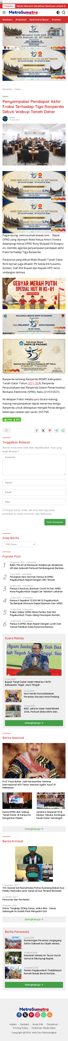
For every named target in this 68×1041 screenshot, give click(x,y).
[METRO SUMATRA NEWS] (23, 12)
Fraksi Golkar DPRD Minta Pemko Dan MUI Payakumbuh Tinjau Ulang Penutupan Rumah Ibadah (35, 614)
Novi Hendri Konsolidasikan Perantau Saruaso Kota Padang (41, 695)
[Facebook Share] (36, 430)
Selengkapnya (33, 722)
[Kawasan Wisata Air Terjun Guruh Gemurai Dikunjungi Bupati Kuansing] (13, 958)
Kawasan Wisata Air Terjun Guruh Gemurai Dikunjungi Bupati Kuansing (42, 957)
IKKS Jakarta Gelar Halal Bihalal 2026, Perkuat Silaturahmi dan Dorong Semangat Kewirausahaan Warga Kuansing (43, 710)
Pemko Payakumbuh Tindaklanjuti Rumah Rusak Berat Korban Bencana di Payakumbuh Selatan (43, 972)
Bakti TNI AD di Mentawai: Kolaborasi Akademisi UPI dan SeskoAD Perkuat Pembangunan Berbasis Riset (37, 566)
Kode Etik (38, 1024)
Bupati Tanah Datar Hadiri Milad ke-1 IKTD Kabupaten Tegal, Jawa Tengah (28, 683)
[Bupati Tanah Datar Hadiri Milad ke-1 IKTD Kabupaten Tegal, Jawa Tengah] (34, 659)
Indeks (13, 1024)
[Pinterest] (31, 1015)
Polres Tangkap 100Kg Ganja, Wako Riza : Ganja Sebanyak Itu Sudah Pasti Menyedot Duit (29, 910)
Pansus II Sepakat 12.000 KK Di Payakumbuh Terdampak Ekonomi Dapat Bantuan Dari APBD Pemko (36, 602)
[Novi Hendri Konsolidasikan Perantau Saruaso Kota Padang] (13, 696)
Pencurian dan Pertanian (15, 899)
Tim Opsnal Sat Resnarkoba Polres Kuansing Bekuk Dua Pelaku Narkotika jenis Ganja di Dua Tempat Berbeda (33, 889)
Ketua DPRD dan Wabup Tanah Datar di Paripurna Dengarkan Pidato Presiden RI (16, 815)
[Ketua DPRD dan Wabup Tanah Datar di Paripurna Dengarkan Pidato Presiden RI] (17, 800)
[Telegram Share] (56, 430)
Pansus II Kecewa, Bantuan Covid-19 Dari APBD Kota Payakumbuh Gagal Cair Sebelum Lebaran (36, 590)
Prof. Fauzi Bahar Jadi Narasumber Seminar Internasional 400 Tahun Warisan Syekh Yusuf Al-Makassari (29, 784)
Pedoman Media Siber (44, 1028)
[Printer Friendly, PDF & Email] (11, 419)
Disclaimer (52, 1024)
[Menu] (4, 12)
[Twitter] (25, 1015)
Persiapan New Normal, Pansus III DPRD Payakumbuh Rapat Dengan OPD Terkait (32, 578)
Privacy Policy (20, 1028)
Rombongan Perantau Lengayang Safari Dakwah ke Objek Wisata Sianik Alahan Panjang (42, 942)
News (5, 96)
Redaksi (24, 1024)
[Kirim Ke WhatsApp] (63, 430)
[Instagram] (37, 1015)
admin (12, 117)
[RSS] (49, 1015)
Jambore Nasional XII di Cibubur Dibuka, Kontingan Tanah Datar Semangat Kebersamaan (50, 815)
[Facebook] (19, 1015)
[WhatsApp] (43, 1015)
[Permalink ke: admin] (5, 118)
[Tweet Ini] (43, 430)
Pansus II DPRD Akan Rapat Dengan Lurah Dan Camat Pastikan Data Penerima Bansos (35, 625)
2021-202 (33, 383)
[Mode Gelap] (58, 12)
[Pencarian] (64, 12)
